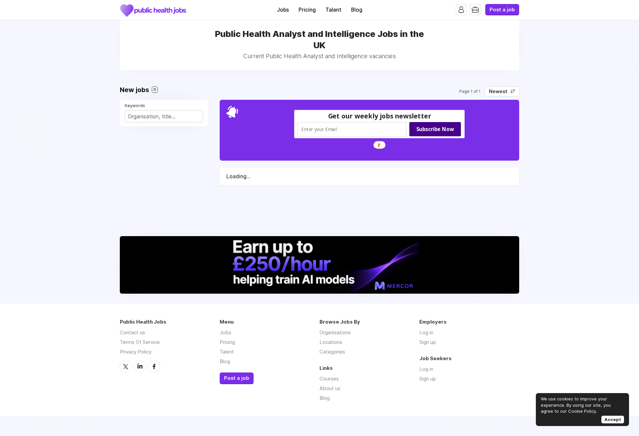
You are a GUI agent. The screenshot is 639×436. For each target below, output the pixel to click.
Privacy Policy (135, 352)
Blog (356, 10)
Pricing (307, 10)
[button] (380, 116)
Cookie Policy (582, 411)
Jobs (283, 10)
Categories (332, 352)
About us (330, 388)
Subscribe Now (435, 129)
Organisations (335, 332)
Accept (612, 419)
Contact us (132, 332)
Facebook (154, 366)
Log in (426, 332)
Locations (331, 342)
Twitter (125, 366)
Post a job (502, 10)
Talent (333, 10)
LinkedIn (139, 366)
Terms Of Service (140, 342)
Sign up (427, 342)
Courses (329, 378)
